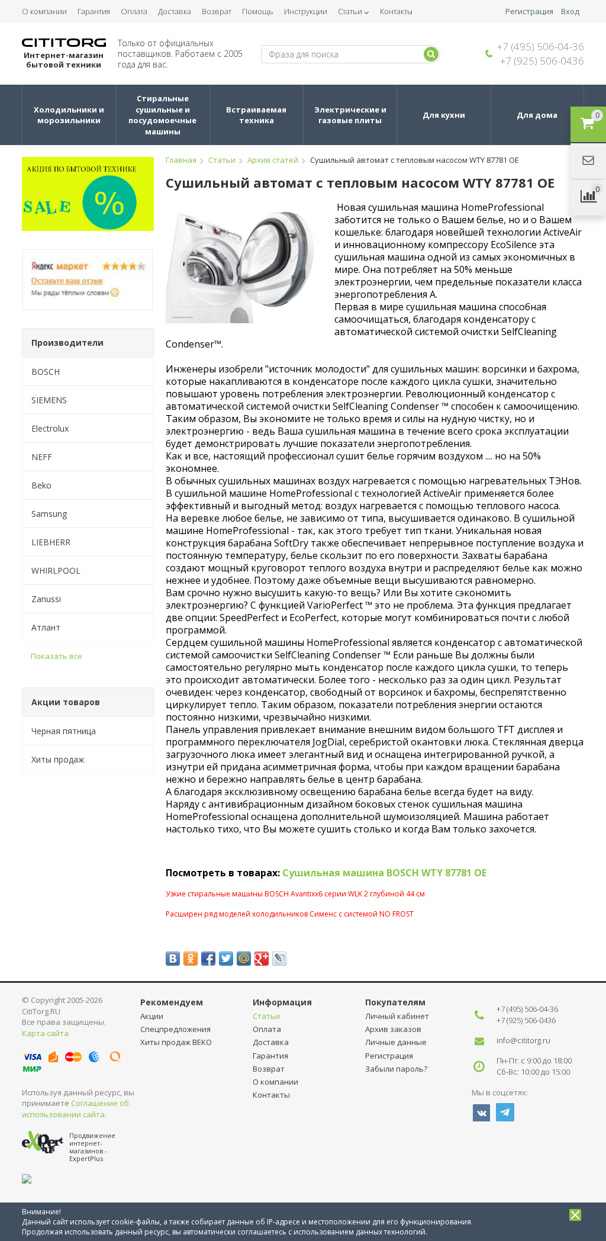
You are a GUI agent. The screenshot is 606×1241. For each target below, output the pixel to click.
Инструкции (305, 11)
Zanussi (46, 599)
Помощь (257, 11)
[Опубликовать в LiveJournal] (279, 958)
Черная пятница (63, 731)
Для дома (537, 115)
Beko (41, 485)
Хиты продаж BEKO (176, 1042)
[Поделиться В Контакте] (173, 958)
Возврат (216, 11)
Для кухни (444, 115)
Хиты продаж (58, 759)
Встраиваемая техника (257, 115)
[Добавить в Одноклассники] (190, 958)
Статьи (350, 11)
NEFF (41, 456)
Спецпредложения (175, 1029)
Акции (151, 1016)
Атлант (45, 627)
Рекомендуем (171, 1002)
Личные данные (396, 1042)
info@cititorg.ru (523, 1040)
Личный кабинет (397, 1016)
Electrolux (50, 428)
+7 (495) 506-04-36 (540, 46)
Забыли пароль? (396, 1068)
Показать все (56, 656)
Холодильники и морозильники (70, 115)
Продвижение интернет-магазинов (92, 1143)
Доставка (174, 11)
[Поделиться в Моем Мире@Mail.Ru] (244, 958)
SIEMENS (49, 400)
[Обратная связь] (588, 161)
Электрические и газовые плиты (351, 115)
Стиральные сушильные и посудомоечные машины (163, 115)
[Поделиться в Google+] (261, 958)
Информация (282, 1002)
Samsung (49, 513)
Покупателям (395, 1002)
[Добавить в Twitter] (226, 958)
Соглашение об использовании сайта (75, 1109)
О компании (44, 11)
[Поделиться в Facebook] (208, 958)
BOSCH (45, 371)
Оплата (134, 11)
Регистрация (529, 12)
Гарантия (94, 11)
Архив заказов (393, 1029)
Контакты (396, 11)
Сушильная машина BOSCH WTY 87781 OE (384, 872)
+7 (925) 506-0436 (542, 60)
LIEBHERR (50, 542)
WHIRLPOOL (55, 570)
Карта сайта (45, 1033)
